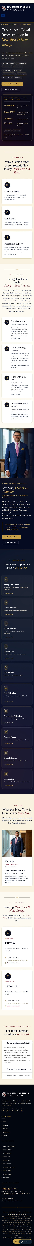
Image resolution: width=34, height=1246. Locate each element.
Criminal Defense (7, 1150)
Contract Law (6, 1160)
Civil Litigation (7, 1164)
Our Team (5, 1125)
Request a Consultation (12, 84)
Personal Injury (7, 1171)
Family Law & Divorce (9, 1146)
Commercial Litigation (9, 1167)
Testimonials (6, 1132)
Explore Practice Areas (11, 89)
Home (4, 1122)
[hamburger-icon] (3, 15)
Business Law (6, 1157)
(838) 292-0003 (13, 958)
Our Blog (5, 1129)
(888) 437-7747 (11, 542)
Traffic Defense (7, 1153)
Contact (5, 1136)
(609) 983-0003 (13, 1001)
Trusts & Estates (7, 1174)
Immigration (6, 1177)
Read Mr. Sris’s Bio (11, 537)
